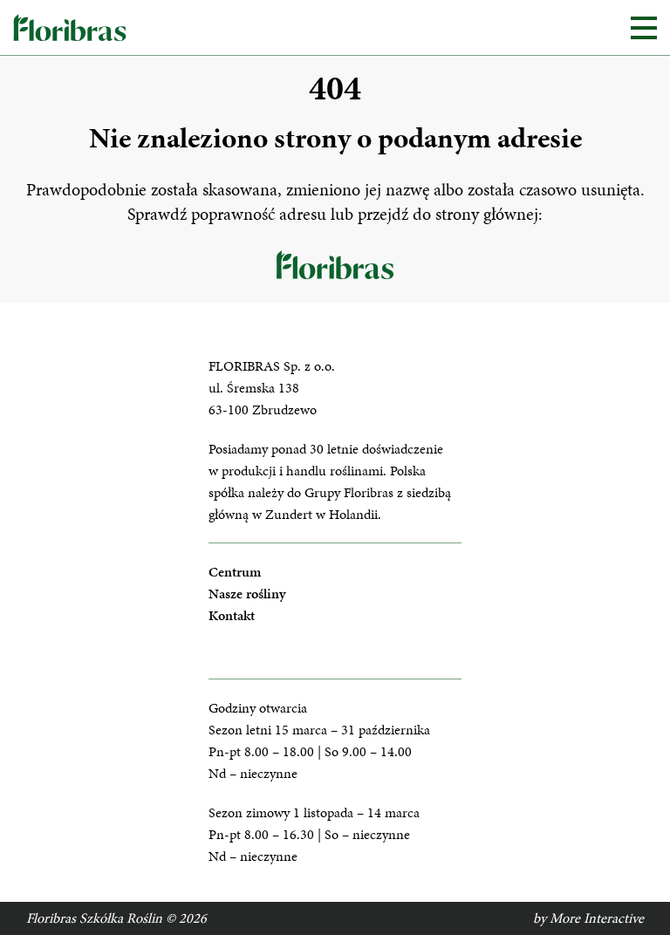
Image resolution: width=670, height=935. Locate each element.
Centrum (235, 572)
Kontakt (232, 615)
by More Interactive (588, 918)
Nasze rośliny (247, 594)
